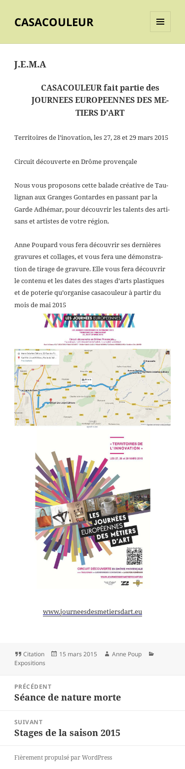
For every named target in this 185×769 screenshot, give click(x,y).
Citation (33, 654)
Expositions (29, 663)
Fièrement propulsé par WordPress (63, 757)
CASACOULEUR (54, 21)
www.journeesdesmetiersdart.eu (92, 611)
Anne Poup (127, 654)
